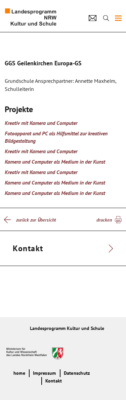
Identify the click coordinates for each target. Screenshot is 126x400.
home (19, 373)
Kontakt (53, 381)
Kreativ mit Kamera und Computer (41, 123)
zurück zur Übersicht (36, 220)
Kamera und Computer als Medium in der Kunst (55, 161)
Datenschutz (77, 373)
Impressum (44, 373)
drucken (104, 220)
